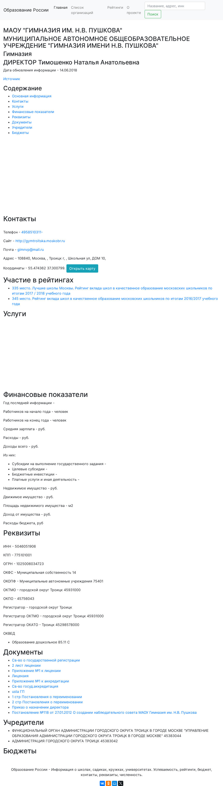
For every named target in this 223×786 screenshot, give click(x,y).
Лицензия (20, 676)
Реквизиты (21, 117)
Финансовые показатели (33, 112)
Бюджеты (20, 132)
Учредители (22, 127)
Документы (22, 122)
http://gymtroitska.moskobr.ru (40, 241)
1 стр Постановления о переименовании (47, 697)
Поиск (152, 14)
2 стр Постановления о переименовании (47, 702)
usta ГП (18, 691)
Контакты (20, 101)
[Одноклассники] (108, 783)
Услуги (18, 106)
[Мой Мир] (114, 783)
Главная (61, 7)
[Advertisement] (111, 177)
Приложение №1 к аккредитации (40, 681)
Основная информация (31, 96)
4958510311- (32, 232)
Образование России (26, 10)
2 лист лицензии (26, 665)
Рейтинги (115, 7)
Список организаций (82, 10)
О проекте (134, 10)
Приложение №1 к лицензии (36, 670)
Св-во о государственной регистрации (46, 660)
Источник (11, 79)
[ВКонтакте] (102, 783)
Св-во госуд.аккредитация (35, 686)
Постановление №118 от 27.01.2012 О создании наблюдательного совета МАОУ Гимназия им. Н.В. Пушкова (104, 712)
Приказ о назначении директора (40, 707)
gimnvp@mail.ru (30, 249)
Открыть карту (82, 268)
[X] (120, 783)
